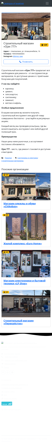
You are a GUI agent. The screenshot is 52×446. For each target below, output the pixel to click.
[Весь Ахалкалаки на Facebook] (3, 372)
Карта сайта (9, 391)
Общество (30, 424)
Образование (7, 424)
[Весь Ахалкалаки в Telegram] (12, 372)
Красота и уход (32, 421)
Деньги (4, 417)
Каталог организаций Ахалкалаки (21, 343)
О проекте (6, 380)
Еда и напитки (32, 417)
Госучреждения (32, 414)
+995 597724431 (11, 357)
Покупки (8, 158)
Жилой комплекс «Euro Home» (23, 243)
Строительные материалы (12, 161)
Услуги (29, 431)
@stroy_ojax (18, 56)
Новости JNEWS (10, 398)
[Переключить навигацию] (47, 3)
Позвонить (27, 61)
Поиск (6, 367)
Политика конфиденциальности (14, 384)
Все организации (12, 409)
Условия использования (11, 388)
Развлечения (6, 431)
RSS (5, 395)
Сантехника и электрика (28, 158)
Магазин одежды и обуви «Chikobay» (20, 205)
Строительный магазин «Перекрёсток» (19, 322)
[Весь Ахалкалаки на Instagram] (7, 372)
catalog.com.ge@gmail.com (16, 360)
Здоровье (5, 421)
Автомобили (6, 414)
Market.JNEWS (10, 364)
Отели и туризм (8, 428)
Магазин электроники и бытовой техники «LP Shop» (24, 282)
